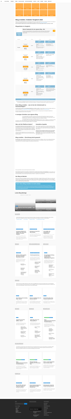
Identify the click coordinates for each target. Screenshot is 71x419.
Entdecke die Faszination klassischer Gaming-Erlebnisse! (38, 332)
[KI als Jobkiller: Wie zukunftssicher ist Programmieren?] (49, 225)
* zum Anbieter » (25, 46)
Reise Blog (45, 411)
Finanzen (12, 1)
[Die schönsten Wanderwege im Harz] (18, 265)
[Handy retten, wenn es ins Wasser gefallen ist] (41, 199)
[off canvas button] (1, 1)
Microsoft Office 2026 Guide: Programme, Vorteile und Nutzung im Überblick (38, 336)
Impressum (17, 410)
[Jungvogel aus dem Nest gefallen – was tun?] (25, 203)
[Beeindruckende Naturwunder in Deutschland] (18, 269)
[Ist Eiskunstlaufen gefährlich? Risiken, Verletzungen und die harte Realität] (32, 271)
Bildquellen (17, 411)
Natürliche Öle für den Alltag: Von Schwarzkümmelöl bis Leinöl (51, 274)
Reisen (16, 1)
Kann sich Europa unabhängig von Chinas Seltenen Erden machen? (52, 338)
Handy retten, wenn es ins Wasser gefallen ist (40, 201)
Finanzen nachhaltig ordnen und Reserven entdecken (50, 209)
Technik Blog (31, 308)
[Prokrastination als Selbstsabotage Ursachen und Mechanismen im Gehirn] (46, 266)
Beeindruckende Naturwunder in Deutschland (23, 269)
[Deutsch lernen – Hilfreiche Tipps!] (35, 406)
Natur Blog (17, 308)
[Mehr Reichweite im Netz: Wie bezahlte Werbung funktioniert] (49, 379)
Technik (45, 1)
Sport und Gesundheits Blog (48, 412)
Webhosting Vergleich (46, 109)
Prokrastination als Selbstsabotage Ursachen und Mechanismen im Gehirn (52, 266)
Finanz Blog (17, 280)
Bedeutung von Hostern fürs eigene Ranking (35, 232)
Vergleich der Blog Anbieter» (43, 22)
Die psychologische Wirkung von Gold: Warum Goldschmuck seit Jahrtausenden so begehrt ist (49, 256)
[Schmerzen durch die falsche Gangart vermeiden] (32, 267)
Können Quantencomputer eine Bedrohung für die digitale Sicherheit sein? (35, 386)
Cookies (17, 409)
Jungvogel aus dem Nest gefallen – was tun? (25, 208)
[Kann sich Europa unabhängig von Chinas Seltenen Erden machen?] (46, 338)
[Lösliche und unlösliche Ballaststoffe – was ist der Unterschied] (32, 263)
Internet (41, 1)
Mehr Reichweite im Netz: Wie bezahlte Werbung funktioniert (48, 385)
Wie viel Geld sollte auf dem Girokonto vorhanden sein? (48, 298)
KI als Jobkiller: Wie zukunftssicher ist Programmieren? (46, 232)
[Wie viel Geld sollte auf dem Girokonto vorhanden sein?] (49, 292)
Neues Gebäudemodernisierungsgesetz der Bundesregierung (50, 200)
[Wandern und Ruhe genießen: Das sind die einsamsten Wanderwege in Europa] (21, 250)
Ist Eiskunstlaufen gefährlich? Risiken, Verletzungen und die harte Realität (37, 271)
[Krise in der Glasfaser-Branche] (32, 328)
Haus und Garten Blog (19, 343)
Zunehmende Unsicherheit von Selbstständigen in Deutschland (51, 329)
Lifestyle (34, 1)
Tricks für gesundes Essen (51, 270)
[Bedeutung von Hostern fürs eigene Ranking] (35, 225)
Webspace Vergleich (19, 219)
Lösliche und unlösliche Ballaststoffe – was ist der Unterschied (38, 263)
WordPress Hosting (32, 219)
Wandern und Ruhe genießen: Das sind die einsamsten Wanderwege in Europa (21, 256)
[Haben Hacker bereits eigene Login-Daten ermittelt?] (31, 412)
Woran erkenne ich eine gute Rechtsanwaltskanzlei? (36, 415)
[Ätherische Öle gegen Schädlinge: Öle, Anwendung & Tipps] (18, 332)
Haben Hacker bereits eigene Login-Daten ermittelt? (37, 411)
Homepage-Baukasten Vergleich (41, 219)
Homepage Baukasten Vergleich (26, 109)
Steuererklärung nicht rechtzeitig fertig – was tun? (40, 209)
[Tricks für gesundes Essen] (35, 250)
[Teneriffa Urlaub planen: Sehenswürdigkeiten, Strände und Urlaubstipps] (18, 273)
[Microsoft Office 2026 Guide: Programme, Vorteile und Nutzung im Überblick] (32, 336)
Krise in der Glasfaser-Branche (37, 327)
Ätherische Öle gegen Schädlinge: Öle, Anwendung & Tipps (23, 332)
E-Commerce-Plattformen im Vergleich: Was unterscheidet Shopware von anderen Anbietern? (21, 233)
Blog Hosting (7, 1)
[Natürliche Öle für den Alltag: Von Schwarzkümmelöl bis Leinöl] (46, 275)
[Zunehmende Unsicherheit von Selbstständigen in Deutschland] (46, 329)
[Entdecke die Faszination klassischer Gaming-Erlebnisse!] (32, 332)
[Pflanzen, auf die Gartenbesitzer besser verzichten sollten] (49, 356)
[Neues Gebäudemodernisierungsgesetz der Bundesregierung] (49, 314)
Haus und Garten (21, 1)
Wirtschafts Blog (46, 308)
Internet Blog (17, 373)
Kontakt (17, 408)
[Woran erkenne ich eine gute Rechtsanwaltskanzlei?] (31, 416)
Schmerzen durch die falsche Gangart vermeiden (37, 267)
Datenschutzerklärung (18, 412)
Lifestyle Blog (46, 408)
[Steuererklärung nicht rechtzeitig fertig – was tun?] (41, 207)
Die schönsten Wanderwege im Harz (23, 264)
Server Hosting (26, 219)
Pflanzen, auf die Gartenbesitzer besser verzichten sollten (48, 362)
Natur (38, 1)
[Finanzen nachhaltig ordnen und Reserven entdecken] (51, 207)
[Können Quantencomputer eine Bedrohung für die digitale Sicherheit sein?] (35, 379)
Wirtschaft (50, 1)
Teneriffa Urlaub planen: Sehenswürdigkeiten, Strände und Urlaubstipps (24, 273)
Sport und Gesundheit (28, 1)
